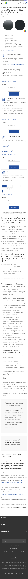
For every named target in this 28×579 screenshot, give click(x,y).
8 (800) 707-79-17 (14, 546)
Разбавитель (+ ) (10, 191)
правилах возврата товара (6, 510)
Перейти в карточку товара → (10, 81)
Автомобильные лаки (7, 194)
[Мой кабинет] (23, 3)
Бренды (3, 520)
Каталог (3, 517)
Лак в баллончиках (7, 151)
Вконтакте (12, 557)
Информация (5, 531)
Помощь (3, 534)
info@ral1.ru (15, 548)
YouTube (15, 557)
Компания (4, 527)
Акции (3, 524)
